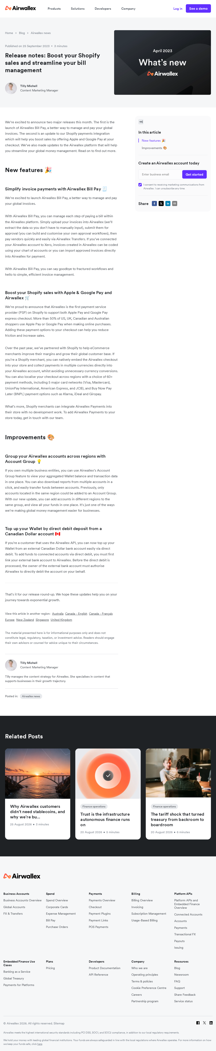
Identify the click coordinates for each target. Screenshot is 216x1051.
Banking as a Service (16, 972)
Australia (57, 614)
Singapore (42, 620)
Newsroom (181, 974)
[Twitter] (204, 1023)
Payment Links (98, 920)
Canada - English (76, 614)
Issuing (178, 947)
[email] (174, 203)
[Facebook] (198, 1023)
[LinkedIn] (211, 1023)
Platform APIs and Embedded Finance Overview (187, 904)
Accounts (180, 921)
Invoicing (137, 907)
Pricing (50, 968)
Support (179, 988)
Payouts (179, 941)
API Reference (98, 974)
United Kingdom (61, 620)
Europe (10, 620)
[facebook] (154, 203)
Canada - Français (101, 614)
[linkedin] (167, 203)
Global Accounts (14, 907)
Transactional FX (185, 934)
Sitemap (59, 1023)
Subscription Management (148, 913)
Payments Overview (102, 900)
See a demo (198, 8)
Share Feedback (185, 995)
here (39, 1044)
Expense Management (61, 913)
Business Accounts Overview (22, 900)
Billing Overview (142, 900)
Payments (180, 928)
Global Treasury (13, 978)
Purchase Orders (57, 927)
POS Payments (98, 927)
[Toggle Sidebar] (140, 121)
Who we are (139, 968)
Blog (22, 33)
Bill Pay (50, 920)
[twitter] (161, 203)
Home (9, 33)
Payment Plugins (100, 913)
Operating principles (144, 974)
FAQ (177, 981)
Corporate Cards (57, 907)
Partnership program (144, 1001)
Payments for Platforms (18, 985)
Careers (136, 995)
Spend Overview (57, 900)
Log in (177, 9)
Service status (183, 1001)
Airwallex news (41, 33)
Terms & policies (142, 981)
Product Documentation (104, 968)
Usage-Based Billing (144, 920)
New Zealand (25, 620)
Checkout (95, 907)
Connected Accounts (188, 914)
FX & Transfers (13, 913)
